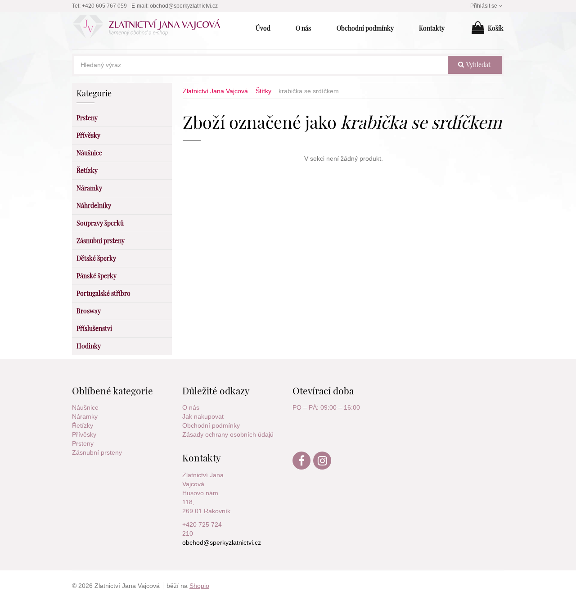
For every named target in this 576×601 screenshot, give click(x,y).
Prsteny (83, 443)
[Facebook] (301, 467)
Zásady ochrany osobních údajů (228, 434)
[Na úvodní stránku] (151, 28)
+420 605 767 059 (104, 6)
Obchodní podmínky (211, 425)
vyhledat (477, 64)
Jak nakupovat (203, 416)
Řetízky (82, 425)
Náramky (85, 416)
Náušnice (85, 407)
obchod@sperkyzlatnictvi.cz (184, 6)
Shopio (199, 585)
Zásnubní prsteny (97, 452)
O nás (190, 407)
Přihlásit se (483, 6)
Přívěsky (84, 434)
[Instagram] (322, 467)
